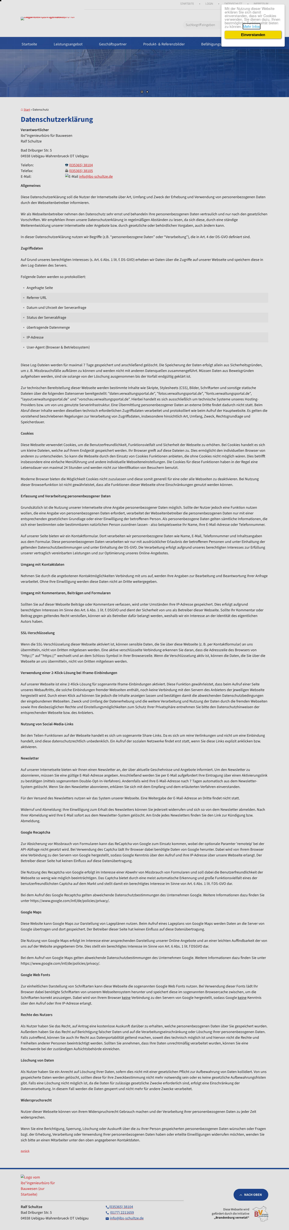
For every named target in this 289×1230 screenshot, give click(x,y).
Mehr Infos (251, 26)
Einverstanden (253, 34)
